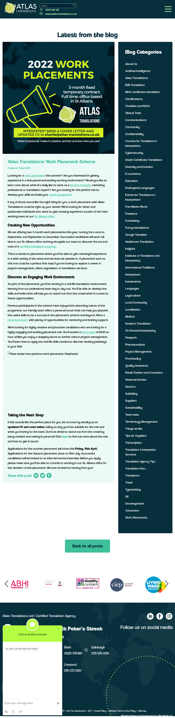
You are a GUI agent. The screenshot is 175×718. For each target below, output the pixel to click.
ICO (89, 710)
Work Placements (136, 517)
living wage (88, 332)
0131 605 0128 (100, 653)
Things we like (133, 428)
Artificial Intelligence (137, 71)
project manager (80, 185)
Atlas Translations (136, 78)
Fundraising (132, 220)
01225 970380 (73, 653)
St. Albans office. (44, 216)
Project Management (138, 351)
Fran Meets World (136, 206)
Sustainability (133, 407)
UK (127, 496)
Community (132, 127)
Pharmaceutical (135, 344)
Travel (128, 482)
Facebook (49, 475)
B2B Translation (135, 85)
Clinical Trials (133, 113)
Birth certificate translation (142, 92)
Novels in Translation (138, 323)
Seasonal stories (135, 379)
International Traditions (140, 267)
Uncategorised (134, 503)
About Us (131, 64)
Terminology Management (141, 421)
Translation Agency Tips (140, 461)
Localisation (132, 309)
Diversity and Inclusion (139, 167)
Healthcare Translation (139, 241)
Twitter (42, 475)
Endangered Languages (139, 188)
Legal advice (133, 295)
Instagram (169, 616)
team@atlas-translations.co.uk (61, 13)
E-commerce (133, 174)
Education (131, 181)
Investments (133, 281)
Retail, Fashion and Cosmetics (144, 372)
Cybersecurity (134, 153)
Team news (132, 414)
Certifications (134, 99)
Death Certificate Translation (143, 160)
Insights (130, 248)
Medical (129, 316)
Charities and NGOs (137, 106)
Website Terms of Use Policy (122, 710)
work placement (35, 175)
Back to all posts (87, 545)
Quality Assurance (136, 365)
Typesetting (133, 489)
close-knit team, (18, 320)
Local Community (136, 302)
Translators (132, 475)
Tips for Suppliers (135, 435)
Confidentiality (134, 134)
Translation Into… (136, 468)
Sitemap (142, 710)
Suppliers (131, 400)
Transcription (133, 442)
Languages (132, 288)
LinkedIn (36, 475)
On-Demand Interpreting (140, 330)
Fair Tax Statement (76, 710)
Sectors (130, 386)
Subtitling (131, 393)
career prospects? (60, 194)
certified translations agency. (38, 246)
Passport (131, 337)
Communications (135, 120)
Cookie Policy (100, 710)
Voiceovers (132, 510)
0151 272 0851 (72, 671)
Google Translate (136, 234)
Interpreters (132, 274)
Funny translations (137, 227)
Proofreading (133, 358)
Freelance (131, 213)
